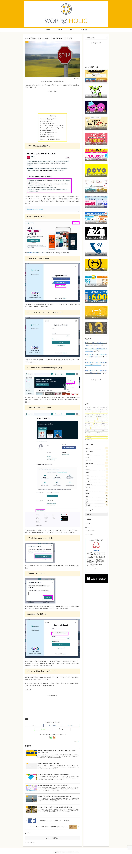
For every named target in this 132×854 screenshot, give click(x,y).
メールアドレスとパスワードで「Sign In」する (53, 125)
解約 (27, 718)
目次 (50, 116)
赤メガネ (96, 550)
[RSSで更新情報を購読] (54, 737)
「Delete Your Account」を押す (49, 130)
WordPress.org (89, 534)
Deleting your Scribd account (35, 209)
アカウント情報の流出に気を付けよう (50, 139)
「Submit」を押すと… (46, 134)
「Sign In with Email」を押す (48, 123)
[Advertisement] (52, 102)
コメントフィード (90, 530)
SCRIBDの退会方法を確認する (49, 119)
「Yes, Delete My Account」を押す (49, 132)
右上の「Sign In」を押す (47, 121)
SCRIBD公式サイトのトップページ (37, 252)
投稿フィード (88, 527)
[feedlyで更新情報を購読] (95, 569)
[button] (61, 729)
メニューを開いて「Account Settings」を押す (52, 128)
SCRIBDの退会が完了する (47, 136)
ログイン (87, 523)
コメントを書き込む (52, 838)
